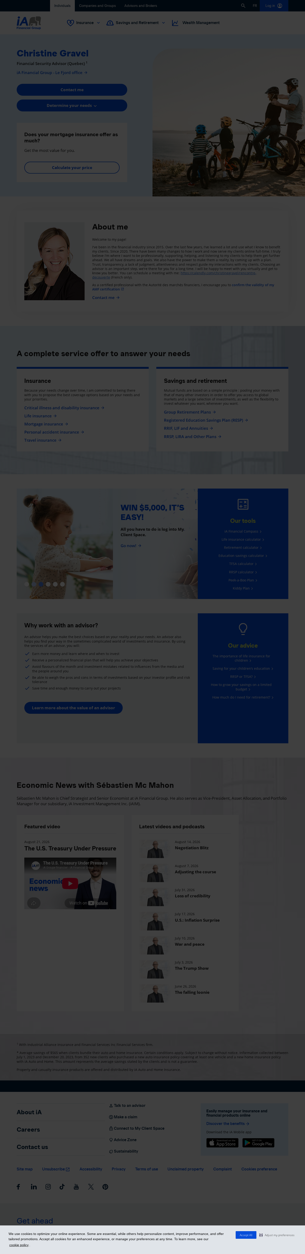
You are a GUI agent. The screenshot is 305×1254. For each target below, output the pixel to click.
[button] (276, 1235)
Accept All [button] (246, 1235)
